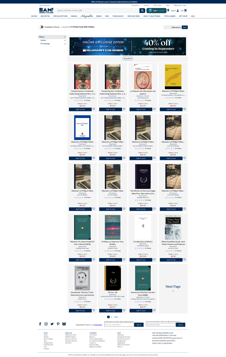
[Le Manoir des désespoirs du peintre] (143, 77)
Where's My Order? (123, 345)
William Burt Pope (83, 248)
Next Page (173, 288)
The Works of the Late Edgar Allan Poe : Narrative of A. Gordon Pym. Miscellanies (143, 192)
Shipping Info (121, 343)
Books (46, 335)
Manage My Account (123, 337)
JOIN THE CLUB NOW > (162, 343)
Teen (45, 341)
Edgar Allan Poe (144, 197)
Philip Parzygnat (144, 246)
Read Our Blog (93, 345)
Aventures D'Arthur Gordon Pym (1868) (143, 293)
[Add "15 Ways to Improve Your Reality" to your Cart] (112, 260)
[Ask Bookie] (156, 10)
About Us (92, 337)
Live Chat (98, 325)
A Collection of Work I (143, 241)
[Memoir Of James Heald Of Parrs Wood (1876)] (82, 227)
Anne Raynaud (143, 98)
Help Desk (120, 335)
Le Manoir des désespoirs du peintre (142, 92)
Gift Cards (157, 5)
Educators (135, 5)
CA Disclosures (144, 355)
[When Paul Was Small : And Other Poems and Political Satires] (173, 227)
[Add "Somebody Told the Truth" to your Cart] (82, 310)
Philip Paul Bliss (168, 95)
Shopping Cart (121, 341)
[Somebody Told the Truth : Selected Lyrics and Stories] (82, 278)
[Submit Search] (142, 10)
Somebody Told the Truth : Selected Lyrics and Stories (82, 293)
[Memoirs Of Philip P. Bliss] (173, 77)
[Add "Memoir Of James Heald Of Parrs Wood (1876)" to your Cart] (82, 260)
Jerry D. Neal (174, 248)
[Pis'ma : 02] (112, 278)
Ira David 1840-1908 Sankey (82, 99)
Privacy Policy (153, 355)
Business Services (71, 339)
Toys (45, 347)
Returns (119, 347)
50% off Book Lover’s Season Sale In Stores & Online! (114, 2)
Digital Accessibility (95, 347)
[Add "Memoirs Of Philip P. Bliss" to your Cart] (173, 109)
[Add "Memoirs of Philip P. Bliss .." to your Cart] (173, 158)
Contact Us (92, 343)
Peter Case (83, 299)
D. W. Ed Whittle (174, 146)
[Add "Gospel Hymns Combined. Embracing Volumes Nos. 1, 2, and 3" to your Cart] (82, 109)
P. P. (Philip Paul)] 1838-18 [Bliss (82, 98)
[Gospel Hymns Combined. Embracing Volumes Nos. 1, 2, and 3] (82, 77)
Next (116, 317)
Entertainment (48, 345)
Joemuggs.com (124, 355)
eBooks (46, 337)
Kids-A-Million (48, 339)
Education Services (71, 341)
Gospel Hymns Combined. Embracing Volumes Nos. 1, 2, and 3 (82, 92)
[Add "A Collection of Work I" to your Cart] (143, 260)
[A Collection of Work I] (143, 227)
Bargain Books (48, 343)
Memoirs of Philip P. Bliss (112, 142)
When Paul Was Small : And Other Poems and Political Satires (173, 243)
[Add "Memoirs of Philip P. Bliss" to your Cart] (112, 158)
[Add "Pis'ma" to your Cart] (112, 310)
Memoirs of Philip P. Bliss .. (173, 142)
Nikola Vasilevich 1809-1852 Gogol (113, 296)
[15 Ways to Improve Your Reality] (112, 227)
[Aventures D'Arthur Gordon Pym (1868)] (143, 278)
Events (146, 5)
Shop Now (128, 58)
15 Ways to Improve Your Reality (113, 242)
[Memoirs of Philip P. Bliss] (112, 128)
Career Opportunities (96, 339)
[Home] (46, 10)
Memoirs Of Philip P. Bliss (173, 91)
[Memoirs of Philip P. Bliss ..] (173, 128)
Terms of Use (133, 355)
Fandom (46, 349)
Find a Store (93, 335)
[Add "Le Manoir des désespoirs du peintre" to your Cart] (143, 109)
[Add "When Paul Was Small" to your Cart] (173, 260)
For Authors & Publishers (97, 341)
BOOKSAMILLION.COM (110, 355)
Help (167, 5)
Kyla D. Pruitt (113, 248)
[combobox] (102, 10)
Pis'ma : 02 (112, 292)
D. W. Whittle (178, 95)
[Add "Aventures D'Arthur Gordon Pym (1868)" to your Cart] (143, 310)
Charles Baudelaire (149, 299)
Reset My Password (123, 339)
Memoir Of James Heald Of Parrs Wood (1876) (82, 242)
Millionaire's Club (180, 5)
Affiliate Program (70, 337)
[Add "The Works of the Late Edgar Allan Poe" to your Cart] (143, 209)
